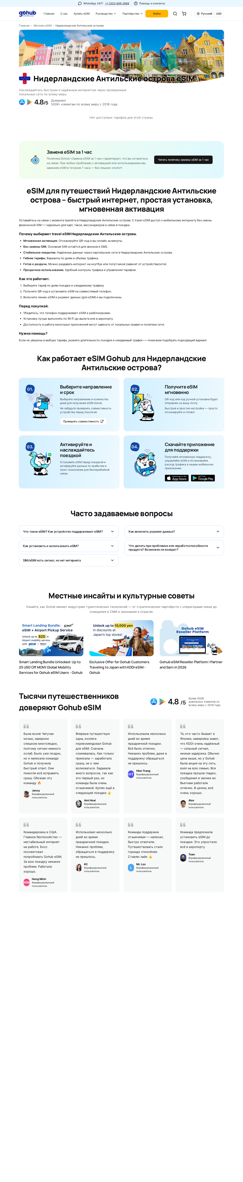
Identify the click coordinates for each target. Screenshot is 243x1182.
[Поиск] (175, 13)
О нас (64, 13)
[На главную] (30, 14)
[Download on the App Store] (177, 478)
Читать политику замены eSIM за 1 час (183, 159)
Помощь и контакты (152, 3)
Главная (49, 13)
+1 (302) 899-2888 (117, 3)
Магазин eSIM (42, 25)
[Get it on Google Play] (203, 478)
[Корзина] (184, 13)
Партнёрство (130, 13)
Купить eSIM (82, 13)
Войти (157, 13)
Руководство (104, 13)
